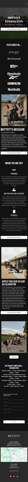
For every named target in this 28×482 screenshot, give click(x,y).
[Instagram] (14, 476)
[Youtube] (10, 476)
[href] (14, 454)
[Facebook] (17, 476)
